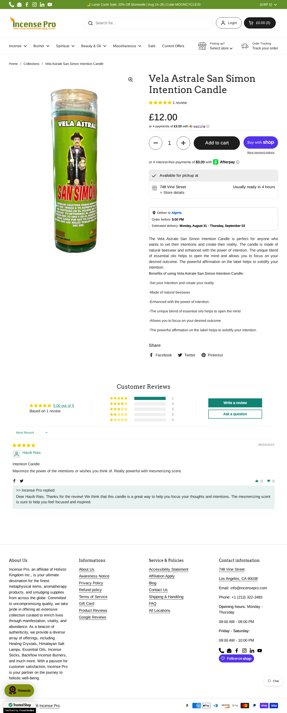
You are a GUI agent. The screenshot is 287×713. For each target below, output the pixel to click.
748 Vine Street (232, 569)
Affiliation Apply (162, 576)
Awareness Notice (94, 576)
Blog (152, 583)
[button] (260, 23)
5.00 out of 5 (63, 406)
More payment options (260, 152)
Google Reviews (92, 617)
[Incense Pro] (32, 23)
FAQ (152, 603)
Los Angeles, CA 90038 (238, 578)
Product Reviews (93, 610)
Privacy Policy (91, 583)
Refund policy (90, 590)
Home (13, 64)
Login (232, 23)
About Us (86, 569)
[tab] (172, 193)
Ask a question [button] (235, 414)
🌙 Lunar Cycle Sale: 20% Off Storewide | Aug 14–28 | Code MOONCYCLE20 (143, 4)
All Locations (159, 610)
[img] (24, 445)
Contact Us (158, 590)
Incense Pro (49, 706)
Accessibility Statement (168, 569)
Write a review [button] (235, 403)
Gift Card (86, 603)
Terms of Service (93, 597)
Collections (31, 64)
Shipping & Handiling (166, 597)
